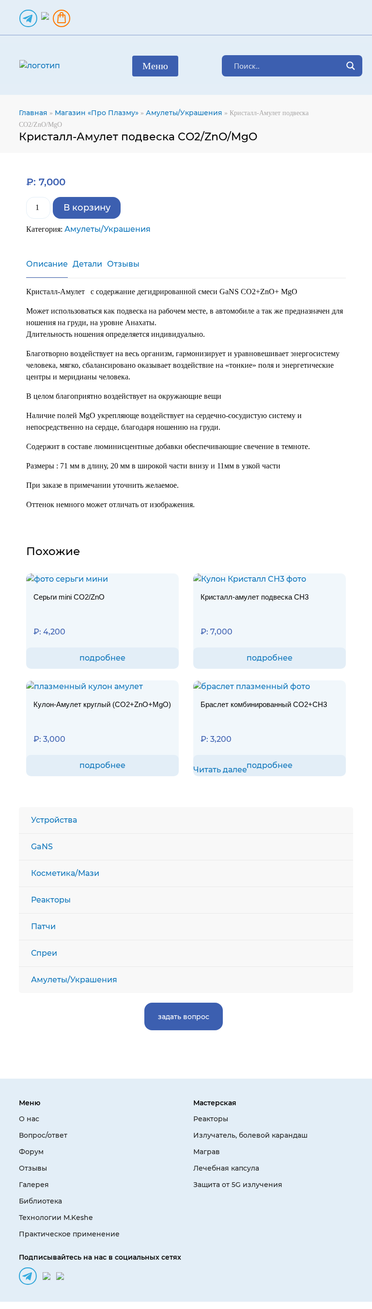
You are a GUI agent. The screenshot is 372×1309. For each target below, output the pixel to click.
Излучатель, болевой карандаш (250, 1135)
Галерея (34, 1184)
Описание (47, 264)
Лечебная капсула (226, 1168)
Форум (31, 1151)
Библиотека (40, 1201)
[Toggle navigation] (155, 66)
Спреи (44, 953)
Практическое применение (69, 1234)
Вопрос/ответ (43, 1135)
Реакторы (51, 899)
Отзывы (123, 264)
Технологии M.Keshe (56, 1217)
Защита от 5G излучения (237, 1184)
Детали (87, 264)
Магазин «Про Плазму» (97, 112)
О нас (29, 1118)
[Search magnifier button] (350, 66)
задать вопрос (183, 1016)
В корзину (86, 207)
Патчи (43, 926)
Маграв (206, 1151)
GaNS (42, 846)
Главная (33, 112)
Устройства (54, 820)
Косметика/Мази (65, 873)
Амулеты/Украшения (184, 112)
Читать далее (220, 769)
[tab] (47, 268)
